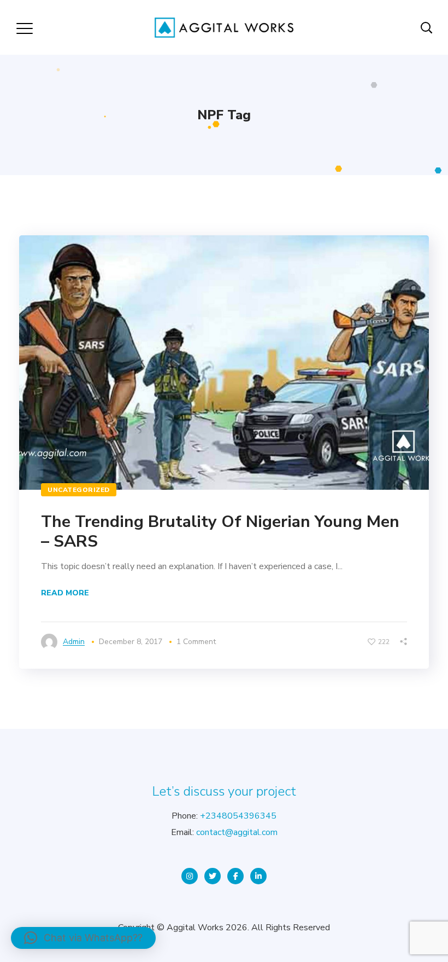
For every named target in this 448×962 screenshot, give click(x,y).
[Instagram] (189, 876)
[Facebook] (235, 876)
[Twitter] (212, 876)
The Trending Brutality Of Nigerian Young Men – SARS (220, 532)
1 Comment (196, 641)
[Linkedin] (258, 876)
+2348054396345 (238, 816)
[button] (83, 938)
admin (74, 641)
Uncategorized (79, 489)
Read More (65, 593)
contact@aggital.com (237, 832)
